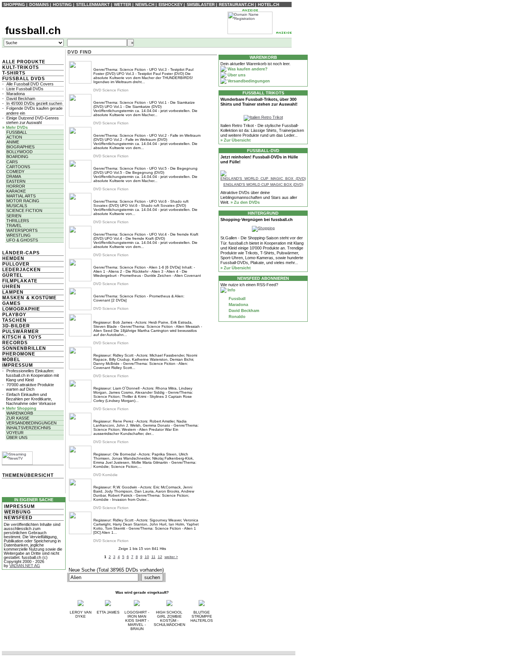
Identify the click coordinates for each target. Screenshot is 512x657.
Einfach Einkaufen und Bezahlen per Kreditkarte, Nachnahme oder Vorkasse (31, 399)
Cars (12, 162)
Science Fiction (24, 210)
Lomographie (21, 309)
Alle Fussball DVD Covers (30, 84)
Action (14, 137)
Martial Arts (21, 196)
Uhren (11, 286)
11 (153, 557)
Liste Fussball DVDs (24, 89)
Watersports (21, 230)
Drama (13, 176)
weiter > (171, 557)
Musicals (16, 205)
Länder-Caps (21, 252)
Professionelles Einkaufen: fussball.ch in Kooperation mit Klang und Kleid (32, 375)
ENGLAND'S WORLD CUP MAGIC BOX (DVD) (263, 184)
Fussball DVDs (23, 78)
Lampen (13, 292)
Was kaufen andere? (247, 69)
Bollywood (19, 151)
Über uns (16, 437)
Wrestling (18, 235)
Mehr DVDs (17, 127)
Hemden (13, 258)
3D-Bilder (16, 325)
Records (15, 342)
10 (147, 557)
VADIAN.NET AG (24, 565)
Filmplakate (19, 281)
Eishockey (171, 4)
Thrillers (17, 220)
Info (230, 290)
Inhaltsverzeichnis (28, 428)
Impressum (17, 365)
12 (160, 557)
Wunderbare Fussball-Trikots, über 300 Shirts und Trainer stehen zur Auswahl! (259, 101)
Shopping (14, 4)
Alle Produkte (23, 61)
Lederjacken (21, 269)
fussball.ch (33, 30)
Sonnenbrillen (24, 348)
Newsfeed (18, 517)
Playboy (14, 314)
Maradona (15, 93)
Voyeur (15, 432)
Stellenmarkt (93, 4)
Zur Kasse (17, 418)
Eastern (15, 181)
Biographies (20, 147)
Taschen (14, 320)
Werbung (17, 512)
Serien (13, 216)
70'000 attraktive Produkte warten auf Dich (30, 386)
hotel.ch (268, 4)
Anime (12, 142)
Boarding (17, 156)
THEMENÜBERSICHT (28, 475)
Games (11, 303)
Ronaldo (237, 316)
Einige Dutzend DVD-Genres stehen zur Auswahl (32, 120)
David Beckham (20, 98)
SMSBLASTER (201, 4)
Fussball (16, 132)
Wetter (122, 4)
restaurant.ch (236, 4)
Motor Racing (22, 201)
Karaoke (16, 191)
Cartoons (18, 166)
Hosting (62, 4)
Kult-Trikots (20, 67)
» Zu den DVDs (245, 202)
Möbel (11, 359)
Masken (13, 297)
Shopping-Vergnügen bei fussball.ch (256, 219)
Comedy (15, 171)
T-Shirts (13, 73)
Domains (39, 4)
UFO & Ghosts (22, 240)
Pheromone (18, 354)
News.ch (144, 4)
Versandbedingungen (31, 423)
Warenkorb (19, 413)
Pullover (16, 264)
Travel (14, 225)
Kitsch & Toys (22, 337)
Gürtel (12, 275)
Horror (15, 186)
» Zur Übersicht (235, 140)
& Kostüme (41, 297)
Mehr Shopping (21, 408)
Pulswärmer (20, 331)
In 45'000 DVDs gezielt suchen (34, 103)
